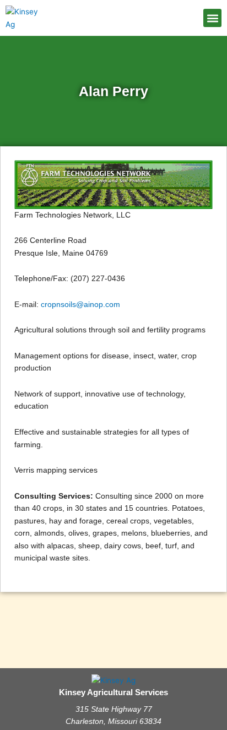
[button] (212, 18)
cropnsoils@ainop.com (80, 304)
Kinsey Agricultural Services (113, 692)
